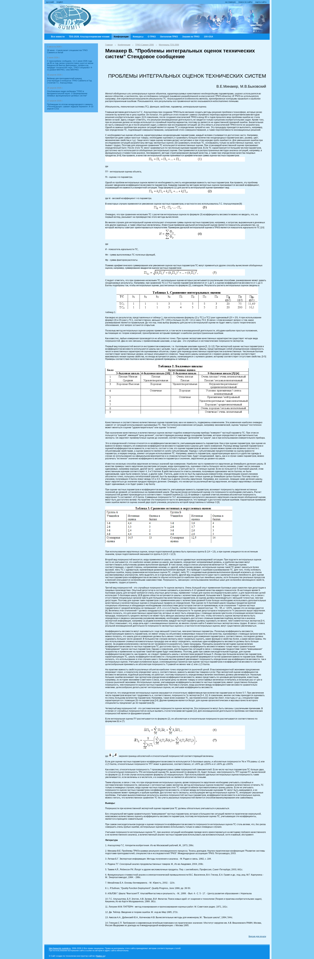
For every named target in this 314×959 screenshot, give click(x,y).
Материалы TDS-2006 (169, 45)
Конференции (121, 36)
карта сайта (260, 2)
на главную (230, 2)
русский (50, 2)
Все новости (58, 36)
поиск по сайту (245, 2)
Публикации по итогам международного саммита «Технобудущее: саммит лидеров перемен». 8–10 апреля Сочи (70, 106)
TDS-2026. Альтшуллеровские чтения (89, 36)
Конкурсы (138, 36)
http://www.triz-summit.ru (60, 948)
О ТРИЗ (152, 36)
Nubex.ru (100, 956)
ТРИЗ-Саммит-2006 (144, 45)
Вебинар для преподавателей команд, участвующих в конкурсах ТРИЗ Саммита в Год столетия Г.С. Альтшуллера (69, 80)
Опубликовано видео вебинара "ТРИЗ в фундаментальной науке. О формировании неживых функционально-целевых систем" (67, 93)
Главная (109, 45)
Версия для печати (257, 936)
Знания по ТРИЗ (191, 36)
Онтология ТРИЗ (169, 36)
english (60, 2)
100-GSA (208, 36)
